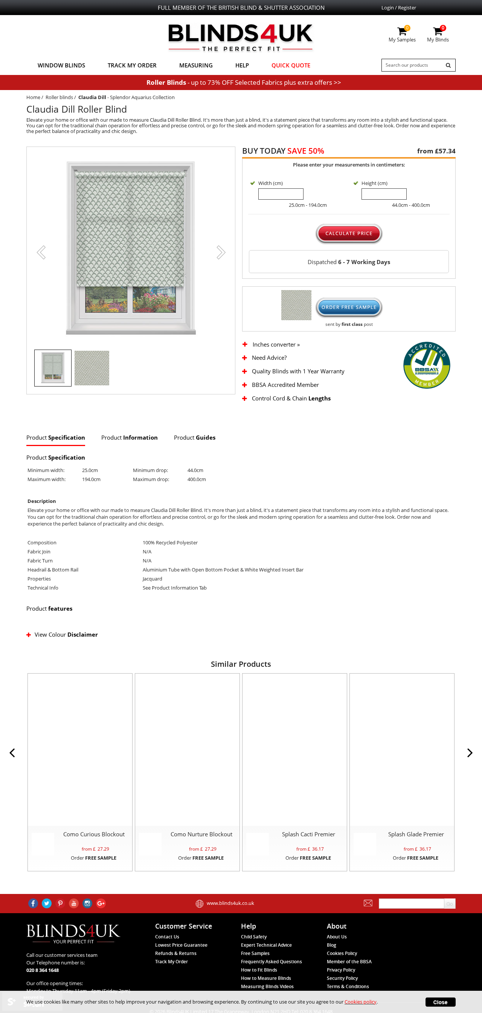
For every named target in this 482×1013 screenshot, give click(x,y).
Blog (331, 945)
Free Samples (255, 953)
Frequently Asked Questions (271, 961)
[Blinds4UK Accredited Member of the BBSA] (426, 364)
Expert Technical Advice (266, 945)
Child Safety (254, 937)
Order (93, 857)
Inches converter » (276, 344)
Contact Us (167, 937)
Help (242, 65)
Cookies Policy (342, 953)
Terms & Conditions (348, 986)
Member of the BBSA (349, 961)
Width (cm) (270, 183)
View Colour (66, 634)
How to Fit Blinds (259, 970)
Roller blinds (59, 97)
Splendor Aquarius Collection (142, 97)
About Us (337, 937)
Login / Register (398, 7)
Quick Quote (291, 65)
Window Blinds (61, 65)
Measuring (196, 65)
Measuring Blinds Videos (267, 986)
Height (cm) (374, 183)
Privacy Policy (341, 970)
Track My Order (132, 65)
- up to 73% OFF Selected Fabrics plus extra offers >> (243, 82)
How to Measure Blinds (266, 978)
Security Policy (342, 978)
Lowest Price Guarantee (181, 945)
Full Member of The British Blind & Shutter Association (241, 7)
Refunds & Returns (176, 953)
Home (33, 97)
